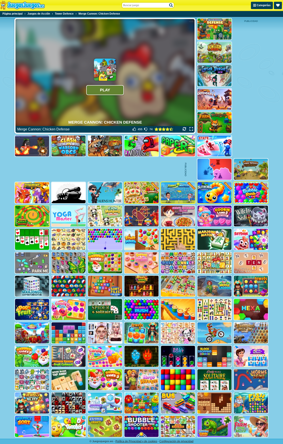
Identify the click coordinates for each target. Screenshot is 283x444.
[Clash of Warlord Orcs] (68, 146)
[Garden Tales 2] (32, 356)
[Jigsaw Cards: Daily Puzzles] (214, 426)
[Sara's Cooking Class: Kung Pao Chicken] (178, 216)
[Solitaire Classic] (32, 239)
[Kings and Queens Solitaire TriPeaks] (251, 356)
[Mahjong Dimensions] (32, 286)
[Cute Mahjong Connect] (105, 216)
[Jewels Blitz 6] (141, 333)
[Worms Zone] (251, 380)
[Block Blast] (68, 333)
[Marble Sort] (32, 426)
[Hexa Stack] (251, 309)
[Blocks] (178, 380)
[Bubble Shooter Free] (141, 426)
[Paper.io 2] (178, 146)
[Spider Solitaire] (105, 309)
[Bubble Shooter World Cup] (68, 286)
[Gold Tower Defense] (251, 169)
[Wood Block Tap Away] (68, 380)
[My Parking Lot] (178, 286)
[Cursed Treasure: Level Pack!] (214, 76)
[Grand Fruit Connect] (141, 193)
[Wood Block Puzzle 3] (214, 403)
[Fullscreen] (191, 129)
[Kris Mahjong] (68, 239)
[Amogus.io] (141, 146)
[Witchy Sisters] (251, 216)
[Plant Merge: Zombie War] (32, 146)
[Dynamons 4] (32, 193)
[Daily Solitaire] (214, 380)
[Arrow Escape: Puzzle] (178, 239)
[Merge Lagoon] (214, 286)
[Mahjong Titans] (214, 309)
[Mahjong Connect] (214, 263)
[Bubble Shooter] (105, 239)
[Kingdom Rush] (214, 52)
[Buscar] (171, 5)
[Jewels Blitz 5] (32, 403)
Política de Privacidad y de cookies (136, 441)
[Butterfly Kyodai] (68, 263)
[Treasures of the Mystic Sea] (251, 333)
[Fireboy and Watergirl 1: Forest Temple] (141, 356)
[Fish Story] (251, 403)
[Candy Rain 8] (68, 309)
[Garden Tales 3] (105, 380)
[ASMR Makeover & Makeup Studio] (105, 333)
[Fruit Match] (141, 239)
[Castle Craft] (105, 426)
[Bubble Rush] (141, 309)
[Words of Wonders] (251, 263)
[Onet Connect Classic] (178, 263)
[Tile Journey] (105, 403)
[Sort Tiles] (105, 286)
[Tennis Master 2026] (178, 193)
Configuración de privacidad (176, 441)
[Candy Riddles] (68, 426)
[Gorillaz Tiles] (68, 403)
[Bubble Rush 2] (251, 193)
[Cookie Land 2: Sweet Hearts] (214, 216)
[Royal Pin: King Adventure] (141, 216)
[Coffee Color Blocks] (178, 309)
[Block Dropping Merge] (214, 356)
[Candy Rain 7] (105, 356)
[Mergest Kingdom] (32, 333)
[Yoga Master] (68, 216)
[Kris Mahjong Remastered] (178, 426)
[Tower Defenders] (214, 99)
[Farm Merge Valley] (251, 426)
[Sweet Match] (141, 263)
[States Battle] (214, 169)
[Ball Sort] (178, 356)
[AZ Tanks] (68, 193)
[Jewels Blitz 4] (251, 286)
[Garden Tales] (105, 263)
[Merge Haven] (141, 380)
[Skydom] (251, 239)
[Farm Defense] (214, 122)
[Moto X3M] (214, 333)
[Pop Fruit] (32, 309)
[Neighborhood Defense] (214, 29)
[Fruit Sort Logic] (141, 286)
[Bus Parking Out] (178, 403)
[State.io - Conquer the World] (214, 146)
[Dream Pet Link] (178, 333)
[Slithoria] (214, 193)
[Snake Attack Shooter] (32, 216)
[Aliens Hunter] (105, 193)
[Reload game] (184, 129)
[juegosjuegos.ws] (22, 5)
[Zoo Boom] (141, 403)
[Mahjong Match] (214, 239)
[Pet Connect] (32, 380)
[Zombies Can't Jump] (105, 146)
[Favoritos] (278, 5)
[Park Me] (32, 263)
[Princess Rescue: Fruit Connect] (68, 356)
